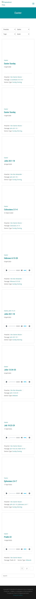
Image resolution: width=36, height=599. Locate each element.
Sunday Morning (17, 131)
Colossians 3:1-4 (11, 209)
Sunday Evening (17, 82)
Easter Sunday (10, 63)
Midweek (15, 395)
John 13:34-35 (10, 370)
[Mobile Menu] (33, 3)
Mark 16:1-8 (21, 448)
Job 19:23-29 (9, 425)
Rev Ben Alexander (16, 174)
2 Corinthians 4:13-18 (16, 79)
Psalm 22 (8, 537)
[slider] (12, 270)
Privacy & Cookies (18, 595)
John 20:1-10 (13, 128)
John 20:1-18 (9, 161)
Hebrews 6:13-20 (11, 258)
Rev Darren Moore (16, 77)
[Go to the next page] (32, 568)
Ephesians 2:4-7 (10, 481)
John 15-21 (12, 311)
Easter (6, 60)
